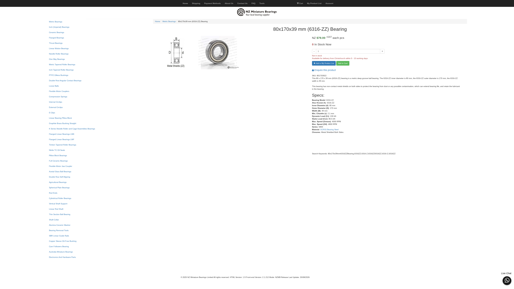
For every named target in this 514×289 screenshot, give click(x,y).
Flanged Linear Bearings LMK (61, 134)
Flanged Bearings (56, 38)
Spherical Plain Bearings (59, 188)
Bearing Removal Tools (59, 230)
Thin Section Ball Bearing (59, 214)
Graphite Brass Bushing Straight (62, 123)
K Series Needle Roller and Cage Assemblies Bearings (72, 129)
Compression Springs (58, 97)
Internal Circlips (55, 102)
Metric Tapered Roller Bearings (62, 64)
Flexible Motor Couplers (59, 91)
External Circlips (56, 107)
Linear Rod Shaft (56, 209)
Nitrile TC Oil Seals (57, 150)
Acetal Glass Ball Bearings (60, 171)
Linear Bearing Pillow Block (60, 118)
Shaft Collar (54, 220)
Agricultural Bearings (58, 182)
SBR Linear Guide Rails (59, 236)
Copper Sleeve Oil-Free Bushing (62, 241)
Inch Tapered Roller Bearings (61, 70)
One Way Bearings (57, 59)
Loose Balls (54, 86)
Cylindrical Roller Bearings (60, 198)
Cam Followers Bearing (59, 246)
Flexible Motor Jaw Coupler (60, 166)
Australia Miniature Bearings (61, 252)
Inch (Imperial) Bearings (59, 27)
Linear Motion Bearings (59, 48)
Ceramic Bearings (56, 32)
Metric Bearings (55, 22)
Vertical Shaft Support (58, 204)
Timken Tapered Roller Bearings (62, 145)
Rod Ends (53, 193)
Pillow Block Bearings (58, 155)
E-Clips (52, 113)
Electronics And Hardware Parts (62, 257)
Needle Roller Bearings (59, 54)
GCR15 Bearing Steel (329, 129)
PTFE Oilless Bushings (58, 75)
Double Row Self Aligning (59, 177)
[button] (507, 280)
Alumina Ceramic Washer (59, 225)
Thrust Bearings (56, 43)
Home (157, 21)
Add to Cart (343, 63)
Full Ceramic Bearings (58, 161)
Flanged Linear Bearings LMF (61, 139)
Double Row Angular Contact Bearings (65, 80)
